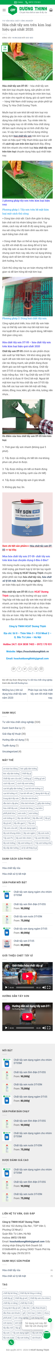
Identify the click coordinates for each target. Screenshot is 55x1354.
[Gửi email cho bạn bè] (30, 669)
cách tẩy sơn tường (25, 783)
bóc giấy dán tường (28, 768)
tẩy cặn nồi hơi (23, 818)
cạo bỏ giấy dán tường (12, 788)
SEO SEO (29, 38)
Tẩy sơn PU (8, 838)
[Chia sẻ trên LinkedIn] (41, 669)
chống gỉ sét (39, 778)
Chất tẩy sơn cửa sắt (12, 778)
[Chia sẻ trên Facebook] (19, 669)
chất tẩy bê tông (10, 1293)
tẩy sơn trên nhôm (23, 838)
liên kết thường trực (19, 683)
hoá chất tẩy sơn (23, 136)
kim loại (31, 1313)
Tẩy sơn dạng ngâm (20, 1333)
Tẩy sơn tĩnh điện (41, 838)
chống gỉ (27, 778)
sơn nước (22, 813)
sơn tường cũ (9, 818)
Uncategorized (10, 751)
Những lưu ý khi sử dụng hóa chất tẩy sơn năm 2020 (14, 694)
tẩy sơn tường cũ (25, 843)
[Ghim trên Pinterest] (35, 669)
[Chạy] (6, 987)
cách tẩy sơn (8, 783)
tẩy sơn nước (43, 833)
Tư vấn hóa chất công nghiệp (17, 21)
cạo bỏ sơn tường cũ (34, 788)
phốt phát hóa (9, 813)
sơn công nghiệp (21, 1318)
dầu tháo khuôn (39, 1308)
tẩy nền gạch (19, 823)
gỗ (24, 1313)
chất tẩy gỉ (7, 1298)
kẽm (39, 1313)
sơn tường (33, 813)
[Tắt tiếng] (44, 987)
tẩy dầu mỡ (37, 818)
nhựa (46, 1313)
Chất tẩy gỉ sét (21, 1298)
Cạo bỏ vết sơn (26, 793)
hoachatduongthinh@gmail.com (27, 1241)
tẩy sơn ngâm (29, 833)
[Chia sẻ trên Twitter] (24, 669)
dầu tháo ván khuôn (11, 1313)
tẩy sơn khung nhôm (12, 833)
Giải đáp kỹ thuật (11, 733)
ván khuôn (36, 1338)
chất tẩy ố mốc (26, 1303)
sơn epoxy (7, 1323)
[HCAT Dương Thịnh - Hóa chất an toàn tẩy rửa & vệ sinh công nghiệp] (27, 10)
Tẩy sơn (31, 823)
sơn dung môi (37, 1318)
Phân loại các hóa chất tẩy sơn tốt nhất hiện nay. (40, 694)
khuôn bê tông (26, 808)
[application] (27, 976)
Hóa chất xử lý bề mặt (14, 873)
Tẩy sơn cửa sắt (10, 828)
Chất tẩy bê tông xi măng (30, 1293)
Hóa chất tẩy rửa (11, 868)
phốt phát (7, 1318)
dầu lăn (26, 1308)
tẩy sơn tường (9, 843)
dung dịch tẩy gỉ (42, 793)
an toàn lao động (10, 768)
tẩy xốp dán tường (10, 848)
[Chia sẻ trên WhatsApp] (13, 669)
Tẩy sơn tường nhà (43, 843)
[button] (4, 10)
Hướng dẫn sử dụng (13, 739)
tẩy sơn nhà (37, 1333)
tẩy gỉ (47, 818)
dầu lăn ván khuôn (29, 798)
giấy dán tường (43, 803)
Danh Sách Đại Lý (12, 728)
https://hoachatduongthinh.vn (32, 651)
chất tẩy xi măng (10, 1303)
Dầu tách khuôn (28, 803)
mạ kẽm (38, 808)
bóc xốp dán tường (11, 773)
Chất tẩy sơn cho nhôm (40, 1298)
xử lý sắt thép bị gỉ (29, 848)
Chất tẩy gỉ (26, 773)
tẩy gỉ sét (7, 823)
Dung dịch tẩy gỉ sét (11, 1308)
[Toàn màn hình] (49, 987)
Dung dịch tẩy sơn (11, 798)
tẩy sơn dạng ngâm (28, 828)
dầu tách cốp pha (10, 803)
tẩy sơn (6, 1333)
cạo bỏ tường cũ (10, 793)
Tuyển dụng (8, 745)
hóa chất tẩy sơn (10, 808)
